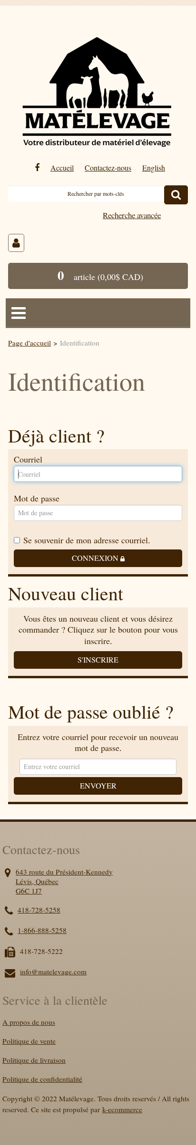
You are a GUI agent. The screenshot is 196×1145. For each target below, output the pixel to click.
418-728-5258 (39, 909)
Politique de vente (29, 1041)
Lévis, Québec (37, 881)
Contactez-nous (108, 168)
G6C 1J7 (29, 890)
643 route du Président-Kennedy (64, 871)
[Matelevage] (96, 85)
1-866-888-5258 (42, 930)
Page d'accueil (29, 342)
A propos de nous (28, 1022)
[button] (98, 276)
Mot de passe (36, 498)
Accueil (62, 168)
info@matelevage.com (53, 971)
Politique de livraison (34, 1060)
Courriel (28, 459)
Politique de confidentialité (42, 1079)
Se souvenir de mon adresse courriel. (86, 539)
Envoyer (98, 785)
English (153, 168)
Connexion (96, 558)
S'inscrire (98, 659)
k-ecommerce (122, 1109)
